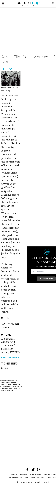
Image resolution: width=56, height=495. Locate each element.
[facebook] (27, 469)
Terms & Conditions (37, 478)
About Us (14, 474)
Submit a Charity (50, 474)
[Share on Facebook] (3, 69)
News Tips (23, 474)
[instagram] (38, 469)
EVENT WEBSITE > (10, 357)
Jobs (26, 478)
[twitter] (33, 469)
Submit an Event (35, 474)
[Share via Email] (17, 69)
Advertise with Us (15, 478)
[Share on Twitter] (10, 69)
